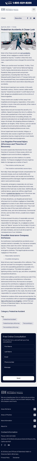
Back (4, 18)
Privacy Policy (5, 457)
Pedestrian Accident (17, 311)
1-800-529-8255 (22, 2)
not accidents (25, 53)
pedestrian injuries (13, 193)
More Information (6, 420)
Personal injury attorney (10, 327)
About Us (4, 426)
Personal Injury (27, 323)
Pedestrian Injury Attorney (11, 323)
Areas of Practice (6, 415)
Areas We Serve (6, 409)
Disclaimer (16, 457)
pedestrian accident (9, 319)
